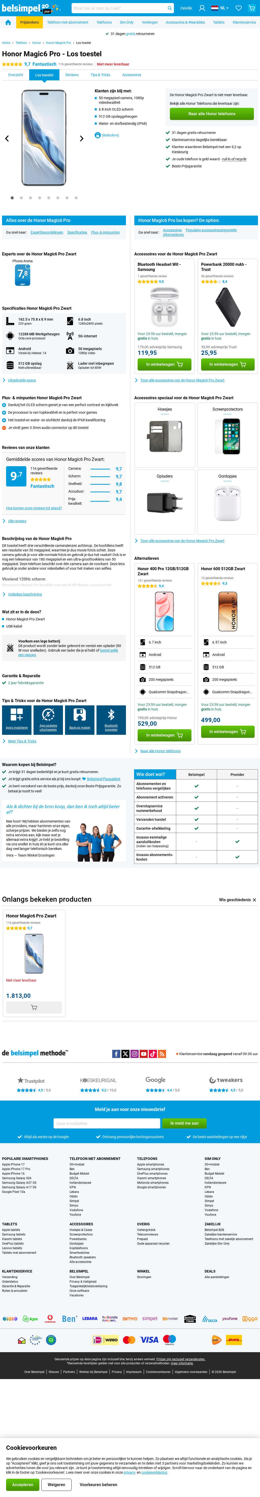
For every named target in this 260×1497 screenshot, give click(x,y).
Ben (72, 1169)
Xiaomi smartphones (151, 1178)
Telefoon (21, 43)
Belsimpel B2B (214, 1230)
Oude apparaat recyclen (153, 1243)
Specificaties (77, 232)
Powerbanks (78, 1239)
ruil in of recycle (234, 159)
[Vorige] (7, 138)
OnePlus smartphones (152, 1173)
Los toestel (83, 43)
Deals (210, 1271)
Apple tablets (11, 1230)
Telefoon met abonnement (67, 22)
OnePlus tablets (13, 1243)
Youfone (75, 1214)
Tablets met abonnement (19, 1253)
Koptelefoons (79, 1248)
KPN (73, 1187)
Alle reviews (17, 521)
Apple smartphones (150, 1164)
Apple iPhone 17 (13, 1164)
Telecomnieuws (147, 1234)
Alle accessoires (80, 1262)
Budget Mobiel (79, 1173)
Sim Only (127, 22)
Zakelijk (213, 1224)
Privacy (117, 1372)
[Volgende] (81, 138)
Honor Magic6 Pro (58, 43)
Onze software (79, 1291)
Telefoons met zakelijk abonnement (229, 1239)
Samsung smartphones (153, 1169)
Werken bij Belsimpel (93, 1372)
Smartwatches (79, 1253)
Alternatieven (173, 235)
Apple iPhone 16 (13, 1173)
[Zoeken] (170, 8)
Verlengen (150, 22)
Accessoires (172, 230)
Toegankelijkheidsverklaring (88, 1286)
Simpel (74, 1201)
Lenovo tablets (12, 1248)
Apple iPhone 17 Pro (16, 1169)
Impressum (134, 1372)
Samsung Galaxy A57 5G (19, 1183)
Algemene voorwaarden (191, 1372)
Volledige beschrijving (25, 594)
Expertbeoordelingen (47, 232)
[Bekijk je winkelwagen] (252, 8)
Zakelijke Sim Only (217, 1243)
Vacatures (77, 1295)
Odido (74, 1196)
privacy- (130, 1472)
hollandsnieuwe (80, 1183)
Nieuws (54, 1372)
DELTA (74, 1178)
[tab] (12, 197)
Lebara (74, 1192)
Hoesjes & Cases (81, 1230)
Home (6, 43)
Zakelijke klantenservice (221, 1234)
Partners (69, 1372)
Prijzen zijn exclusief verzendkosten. (180, 1359)
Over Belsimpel (80, 1277)
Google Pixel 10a (13, 1192)
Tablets (218, 22)
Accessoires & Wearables (185, 22)
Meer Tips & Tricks (22, 741)
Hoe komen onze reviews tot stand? (34, 508)
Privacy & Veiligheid (83, 1281)
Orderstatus (10, 1281)
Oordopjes (77, 1243)
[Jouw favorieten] (239, 8)
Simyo (74, 1205)
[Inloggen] (202, 8)
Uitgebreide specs (22, 380)
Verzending (10, 1277)
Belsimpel (79, 1271)
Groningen (144, 1277)
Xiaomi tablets (12, 1239)
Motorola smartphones (153, 1183)
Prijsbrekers (29, 22)
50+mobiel (77, 1164)
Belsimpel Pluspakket (103, 779)
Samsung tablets (13, 1234)
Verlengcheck (146, 1230)
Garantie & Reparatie (16, 1286)
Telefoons (104, 22)
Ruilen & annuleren (14, 1291)
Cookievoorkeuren (158, 1372)
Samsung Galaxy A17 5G (19, 1187)
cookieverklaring (154, 1472)
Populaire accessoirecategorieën (211, 230)
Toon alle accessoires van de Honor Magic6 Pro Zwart (182, 380)
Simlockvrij (110, 135)
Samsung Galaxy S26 (16, 1178)
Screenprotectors (81, 1234)
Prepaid (142, 1239)
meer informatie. (182, 1363)
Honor (36, 43)
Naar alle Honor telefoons (160, 751)
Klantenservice (244, 22)
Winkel (143, 1271)
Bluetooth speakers (83, 1257)
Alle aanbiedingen (217, 1277)
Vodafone (76, 1210)
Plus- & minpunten (105, 232)
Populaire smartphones (25, 1159)
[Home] (8, 22)
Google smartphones (151, 1187)
